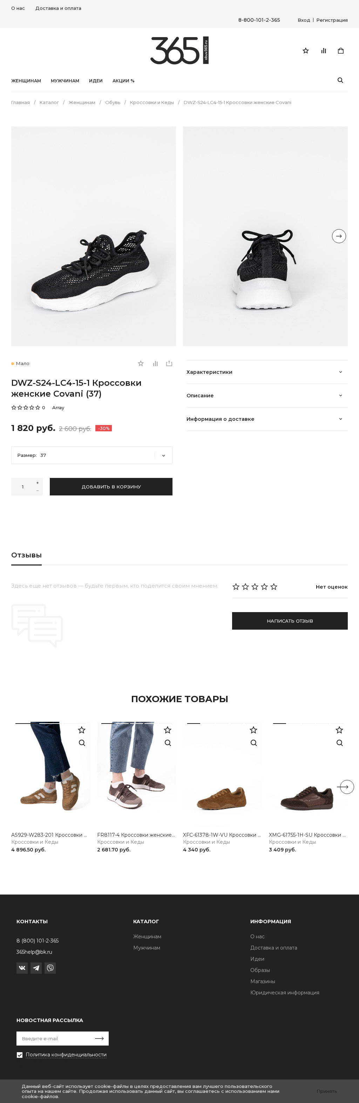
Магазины (262, 981)
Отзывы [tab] (26, 555)
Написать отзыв (290, 621)
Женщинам (26, 80)
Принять (327, 1091)
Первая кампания (39, 1065)
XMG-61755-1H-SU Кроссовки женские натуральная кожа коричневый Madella (308, 835)
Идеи (257, 959)
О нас (18, 8)
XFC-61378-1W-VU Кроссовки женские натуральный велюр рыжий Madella (222, 835)
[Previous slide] (20, 236)
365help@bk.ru (34, 952)
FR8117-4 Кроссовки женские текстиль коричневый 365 (136, 835)
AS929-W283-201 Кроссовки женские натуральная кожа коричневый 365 (50, 835)
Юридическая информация (284, 992)
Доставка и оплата (58, 8)
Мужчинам (65, 80)
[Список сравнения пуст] (323, 50)
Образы (260, 970)
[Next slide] (339, 236)
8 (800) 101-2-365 (37, 941)
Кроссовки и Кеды (34, 842)
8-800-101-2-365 (259, 20)
